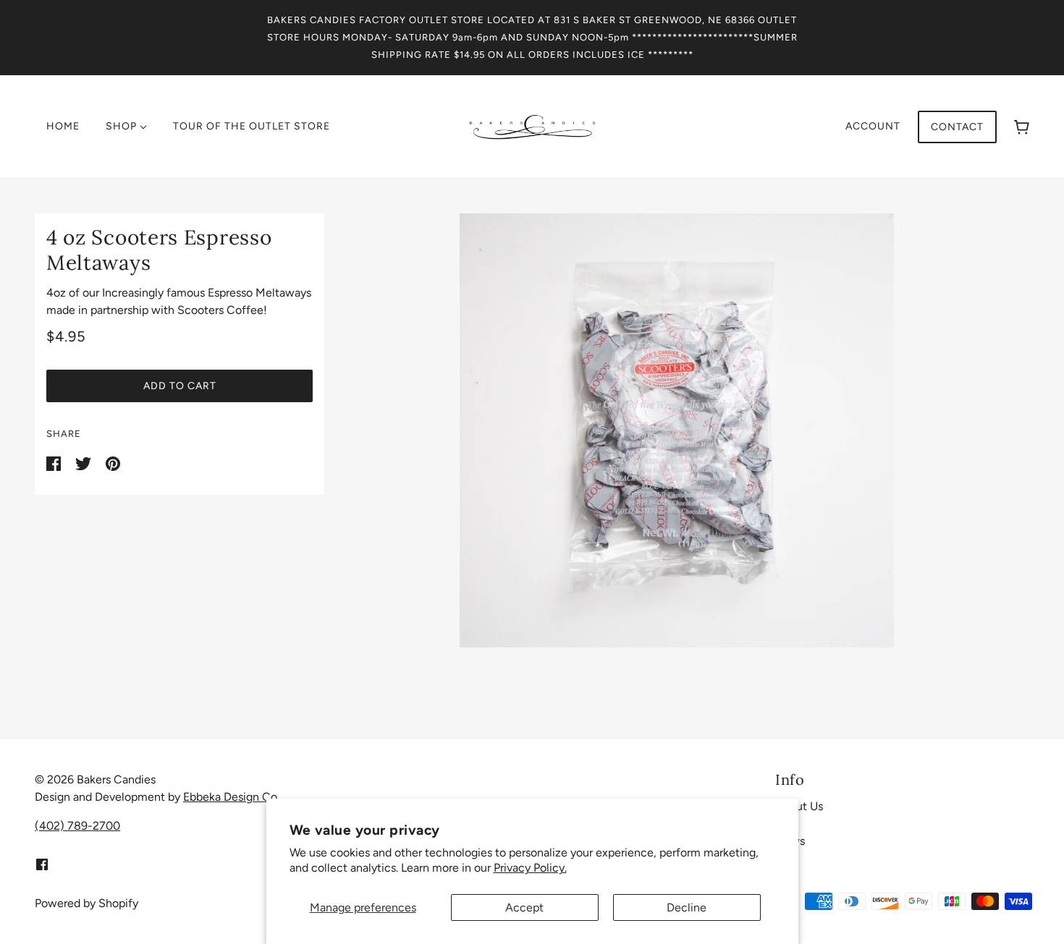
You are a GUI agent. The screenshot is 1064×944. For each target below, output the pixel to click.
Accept (524, 907)
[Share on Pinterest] (113, 462)
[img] (42, 863)
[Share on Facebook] (55, 462)
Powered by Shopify (86, 903)
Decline (686, 907)
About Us (799, 806)
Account (872, 126)
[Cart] (1021, 127)
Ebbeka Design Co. (231, 797)
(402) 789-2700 (77, 826)
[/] (532, 125)
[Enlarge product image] (677, 430)
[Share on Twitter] (84, 462)
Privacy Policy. (530, 868)
